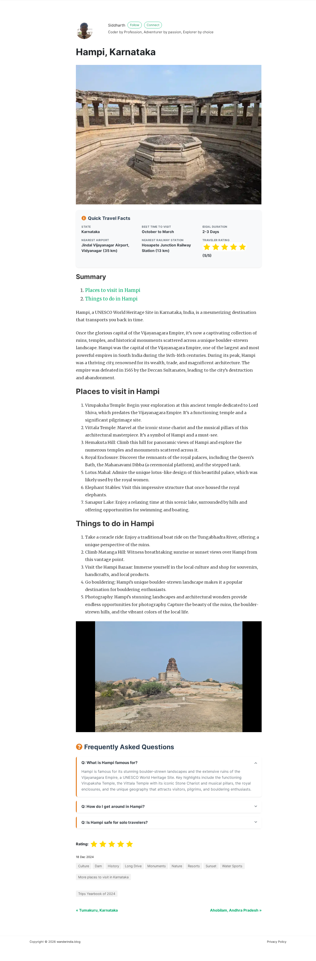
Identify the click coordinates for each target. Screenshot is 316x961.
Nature (177, 866)
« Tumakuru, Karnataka (97, 910)
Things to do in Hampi (111, 299)
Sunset (211, 866)
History (113, 866)
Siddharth (116, 25)
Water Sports (232, 866)
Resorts (194, 866)
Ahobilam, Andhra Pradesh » (236, 910)
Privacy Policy (276, 941)
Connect (153, 25)
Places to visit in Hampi (112, 290)
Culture (83, 866)
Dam (98, 866)
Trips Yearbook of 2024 (96, 894)
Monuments (156, 866)
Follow (134, 25)
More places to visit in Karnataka (103, 877)
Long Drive (133, 866)
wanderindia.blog (69, 941)
